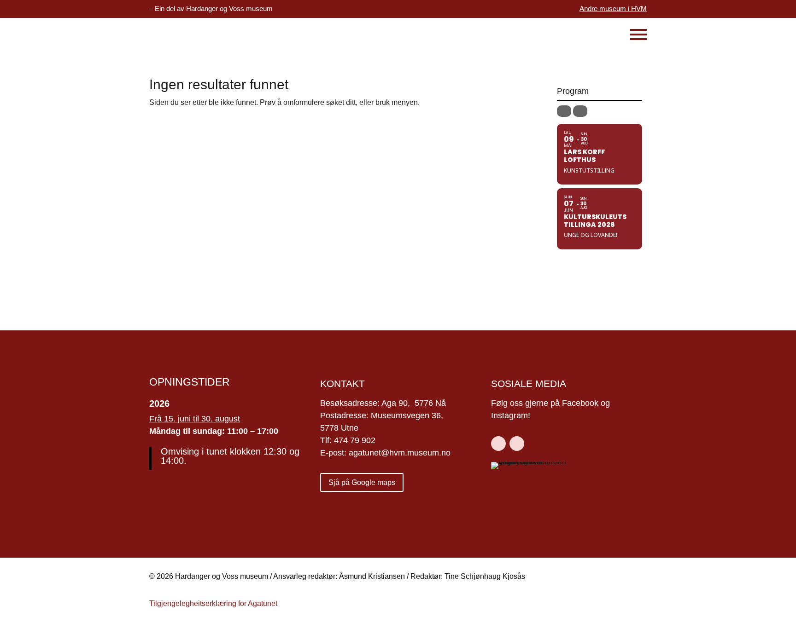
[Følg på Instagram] (516, 443)
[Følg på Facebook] (498, 443)
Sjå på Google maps (361, 482)
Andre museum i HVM (613, 8)
